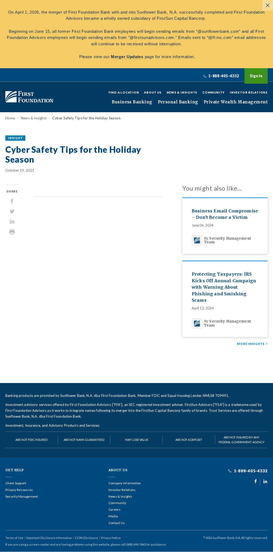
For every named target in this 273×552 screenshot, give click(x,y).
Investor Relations (249, 92)
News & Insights (182, 92)
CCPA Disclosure (86, 537)
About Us (152, 92)
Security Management (21, 496)
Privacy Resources (19, 490)
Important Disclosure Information (49, 537)
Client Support (15, 483)
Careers (115, 509)
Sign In (256, 76)
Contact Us (117, 523)
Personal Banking (178, 102)
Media (113, 516)
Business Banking (132, 102)
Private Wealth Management (236, 102)
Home (10, 118)
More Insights (251, 343)
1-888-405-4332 (250, 471)
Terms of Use (14, 537)
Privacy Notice (111, 537)
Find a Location (124, 92)
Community (213, 92)
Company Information (125, 483)
